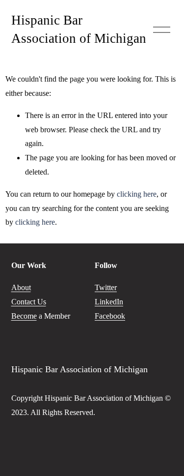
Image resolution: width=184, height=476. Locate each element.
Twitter (106, 287)
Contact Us (28, 302)
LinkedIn (109, 302)
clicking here (137, 194)
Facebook (110, 316)
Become (24, 316)
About (21, 287)
